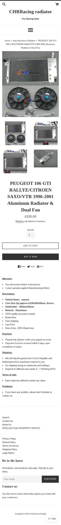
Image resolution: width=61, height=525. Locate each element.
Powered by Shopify (38, 514)
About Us (6, 424)
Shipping (19, 221)
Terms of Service (10, 445)
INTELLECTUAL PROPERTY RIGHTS (21, 428)
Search (5, 417)
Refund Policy (9, 442)
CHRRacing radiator (30, 11)
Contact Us (7, 421)
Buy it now (30, 257)
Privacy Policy (9, 438)
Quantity (30, 230)
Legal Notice (8, 453)
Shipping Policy (9, 449)
